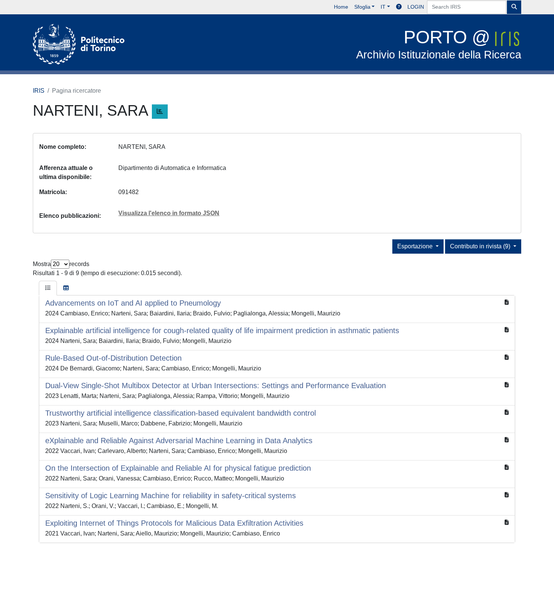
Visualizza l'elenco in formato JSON (168, 213)
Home (341, 7)
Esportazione (415, 246)
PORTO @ (438, 44)
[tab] (48, 288)
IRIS (38, 90)
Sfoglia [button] (362, 7)
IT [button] (383, 7)
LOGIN (415, 7)
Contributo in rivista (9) (481, 246)
